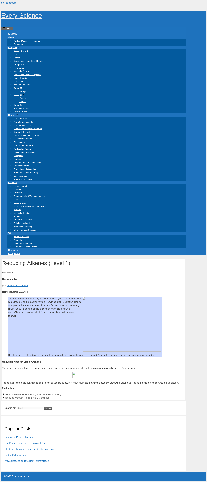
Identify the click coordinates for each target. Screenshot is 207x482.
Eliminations (19, 142)
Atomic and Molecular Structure (28, 128)
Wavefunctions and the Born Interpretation (27, 461)
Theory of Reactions (23, 179)
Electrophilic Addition (23, 139)
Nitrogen (23, 91)
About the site (20, 240)
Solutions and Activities (24, 223)
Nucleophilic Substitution (24, 152)
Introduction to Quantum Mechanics (30, 206)
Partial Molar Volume (15, 455)
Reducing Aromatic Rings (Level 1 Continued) (27, 398)
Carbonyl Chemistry (22, 132)
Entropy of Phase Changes (19, 437)
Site (10, 233)
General (12, 37)
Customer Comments (23, 243)
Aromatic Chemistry (22, 125)
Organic (12, 115)
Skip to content (8, 3)
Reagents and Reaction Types (27, 162)
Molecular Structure (22, 71)
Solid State (18, 81)
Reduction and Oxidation (25, 169)
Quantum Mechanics (23, 220)
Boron (16, 54)
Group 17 (18, 105)
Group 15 (18, 88)
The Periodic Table (22, 85)
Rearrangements (21, 166)
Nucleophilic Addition (23, 149)
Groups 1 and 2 (21, 51)
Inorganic (12, 47)
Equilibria (18, 193)
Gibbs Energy (20, 203)
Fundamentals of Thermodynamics (29, 196)
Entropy (17, 189)
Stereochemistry (21, 176)
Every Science (21, 15)
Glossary (12, 34)
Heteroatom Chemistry (24, 145)
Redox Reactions (21, 78)
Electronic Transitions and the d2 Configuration (29, 449)
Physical (12, 182)
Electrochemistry (21, 186)
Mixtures (17, 210)
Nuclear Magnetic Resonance (27, 41)
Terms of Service (21, 237)
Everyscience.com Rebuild (25, 247)
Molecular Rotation (22, 213)
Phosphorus (14, 253)
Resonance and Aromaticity (26, 172)
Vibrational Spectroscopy (25, 230)
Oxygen (22, 98)
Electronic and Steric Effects (26, 135)
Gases (17, 199)
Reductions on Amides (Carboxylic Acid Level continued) (32, 394)
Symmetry (18, 44)
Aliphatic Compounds (23, 122)
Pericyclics (18, 155)
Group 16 (18, 95)
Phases (17, 216)
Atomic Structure (21, 112)
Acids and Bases (21, 108)
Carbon (17, 58)
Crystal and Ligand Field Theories (29, 61)
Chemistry (13, 250)
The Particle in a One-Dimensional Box (25, 443)
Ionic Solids (19, 68)
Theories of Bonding (23, 226)
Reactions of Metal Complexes (27, 74)
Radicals (17, 159)
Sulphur (22, 101)
